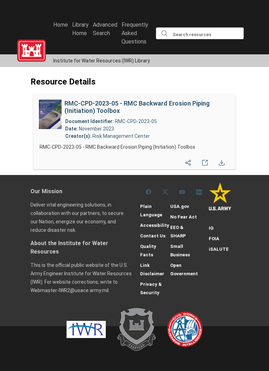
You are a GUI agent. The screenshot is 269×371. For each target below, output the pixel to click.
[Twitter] (165, 191)
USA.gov (179, 206)
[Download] (221, 161)
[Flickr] (199, 191)
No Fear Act (183, 217)
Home (60, 24)
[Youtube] (182, 191)
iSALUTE (219, 249)
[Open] (204, 161)
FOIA (214, 238)
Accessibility (154, 225)
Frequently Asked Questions (135, 33)
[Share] (188, 161)
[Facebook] (148, 191)
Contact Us (152, 235)
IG (211, 228)
